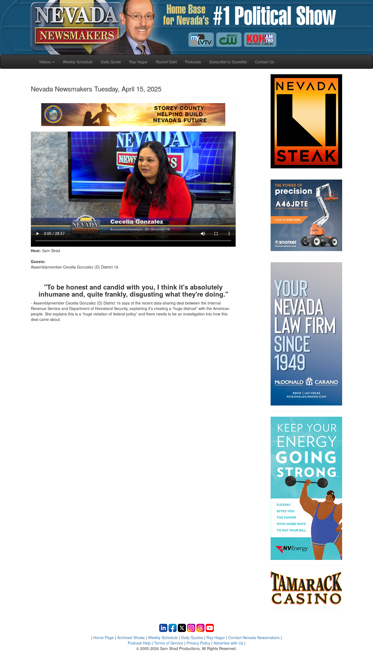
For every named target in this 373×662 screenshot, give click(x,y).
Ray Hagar (138, 61)
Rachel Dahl (166, 61)
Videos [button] (45, 61)
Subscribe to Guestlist (228, 61)
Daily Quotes (192, 637)
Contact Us (264, 61)
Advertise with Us (228, 643)
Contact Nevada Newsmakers (254, 637)
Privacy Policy (198, 643)
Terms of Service (168, 643)
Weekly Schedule (78, 61)
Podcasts (193, 61)
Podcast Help (139, 643)
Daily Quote (111, 61)
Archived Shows (131, 637)
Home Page (103, 637)
